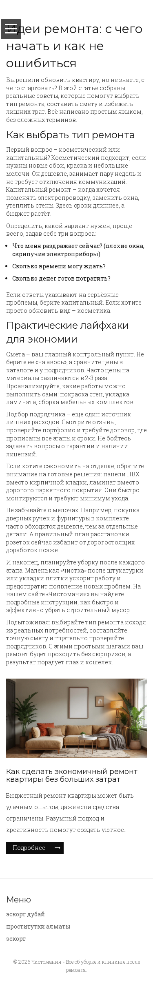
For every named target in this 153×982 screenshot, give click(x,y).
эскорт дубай (25, 914)
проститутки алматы (38, 926)
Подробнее (29, 848)
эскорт (16, 938)
